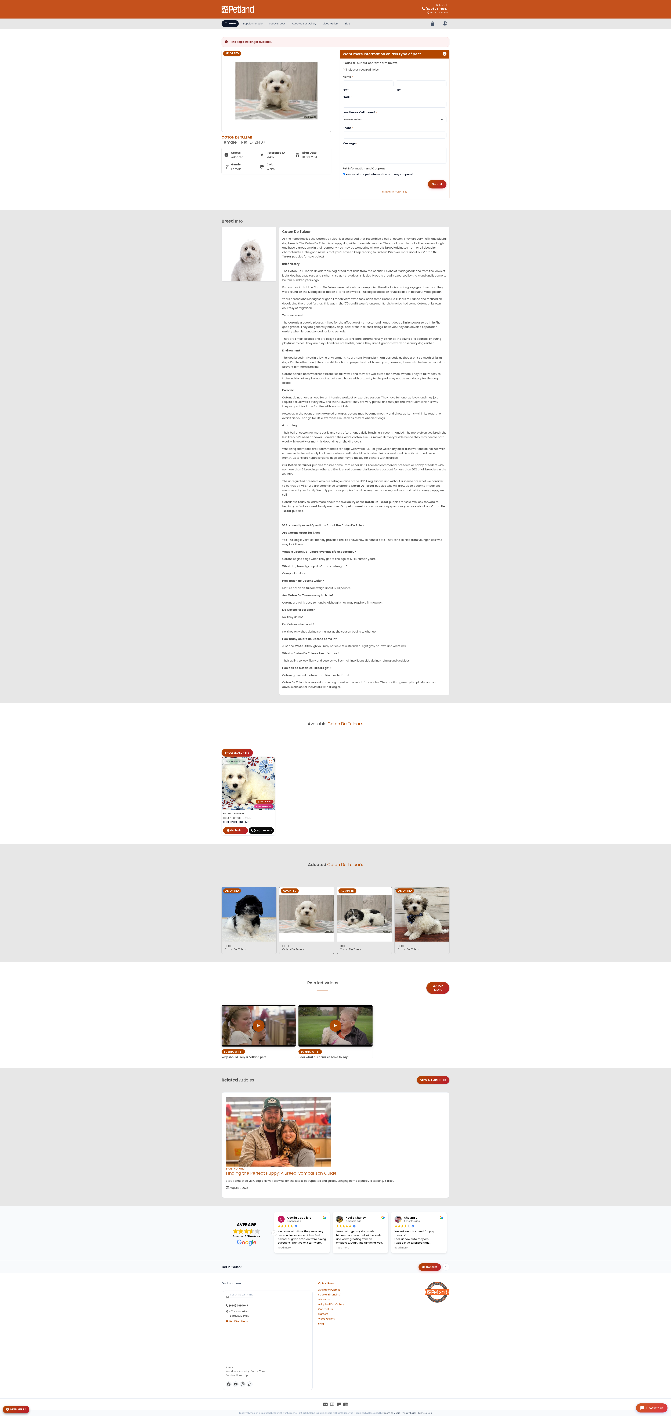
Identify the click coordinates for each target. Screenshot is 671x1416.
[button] (235, 761)
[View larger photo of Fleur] (271, 761)
